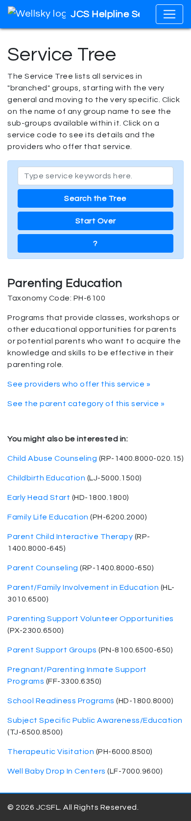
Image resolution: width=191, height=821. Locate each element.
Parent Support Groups (52, 650)
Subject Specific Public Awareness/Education (95, 720)
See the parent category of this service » (86, 404)
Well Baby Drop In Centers (56, 771)
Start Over (95, 221)
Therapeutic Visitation (50, 752)
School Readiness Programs (61, 701)
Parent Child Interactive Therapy (70, 536)
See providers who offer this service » (78, 384)
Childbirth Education (46, 478)
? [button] (95, 243)
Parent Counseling (42, 568)
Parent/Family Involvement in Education (83, 587)
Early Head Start (38, 497)
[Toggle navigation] (169, 14)
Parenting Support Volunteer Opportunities (90, 619)
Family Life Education (48, 517)
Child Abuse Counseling (52, 458)
